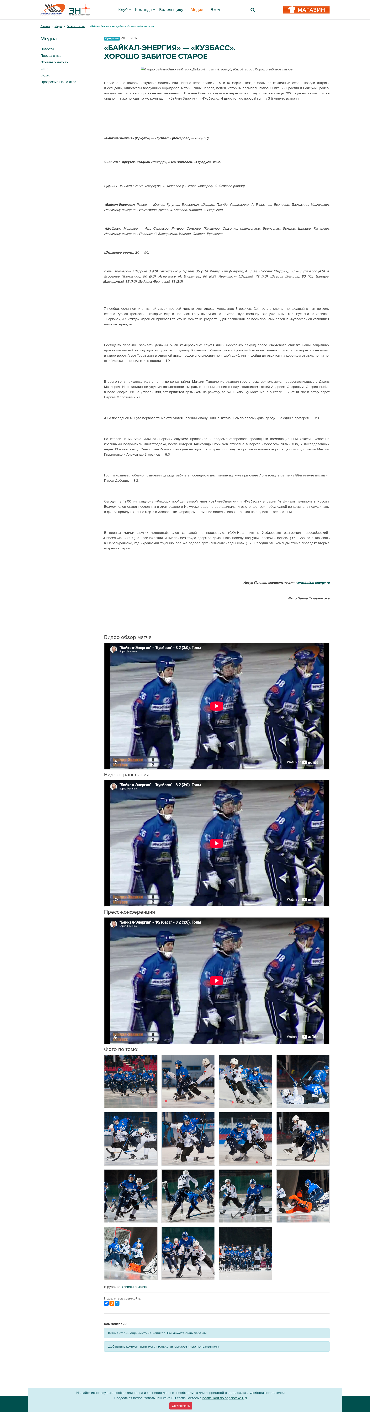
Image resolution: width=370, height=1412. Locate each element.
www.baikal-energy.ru (312, 582)
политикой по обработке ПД (224, 1398)
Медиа (197, 9)
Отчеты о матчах (135, 1287)
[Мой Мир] (117, 1303)
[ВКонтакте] (106, 1303)
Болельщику (171, 9)
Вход (215, 9)
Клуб (123, 9)
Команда (143, 9)
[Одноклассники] (111, 1303)
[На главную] (65, 9)
